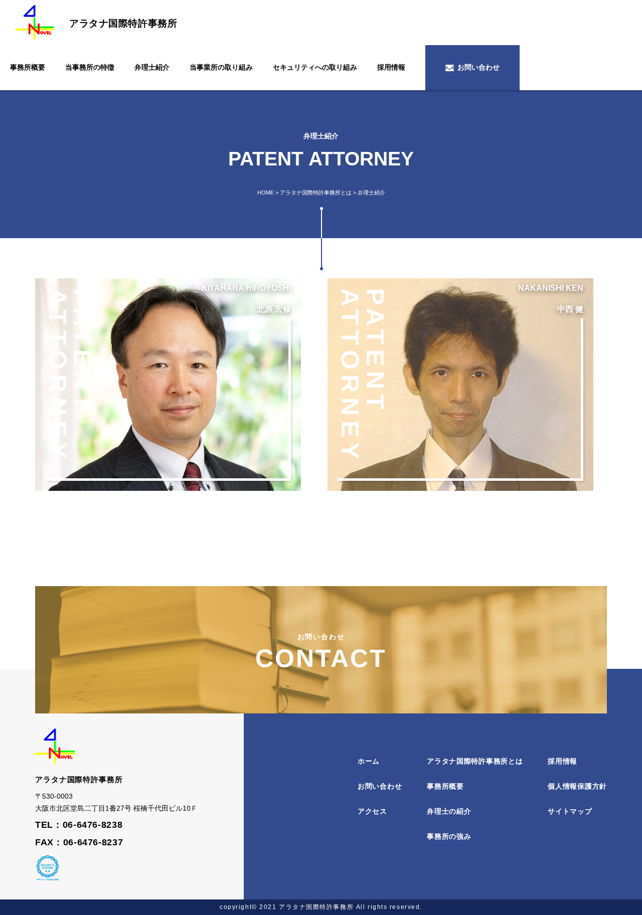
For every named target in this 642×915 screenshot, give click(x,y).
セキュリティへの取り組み (315, 67)
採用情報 (391, 67)
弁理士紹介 (152, 67)
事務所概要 (27, 67)
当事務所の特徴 (89, 67)
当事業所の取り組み (221, 67)
